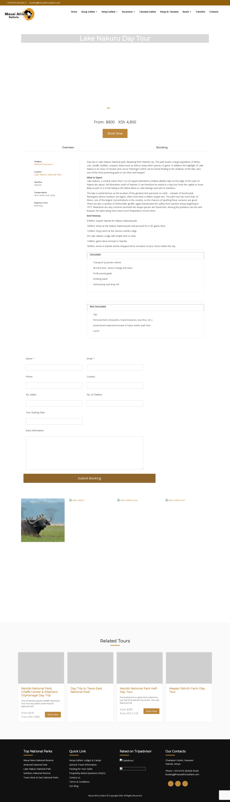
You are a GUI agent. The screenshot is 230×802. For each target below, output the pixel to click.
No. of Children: (94, 394)
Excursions (127, 11)
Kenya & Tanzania (169, 11)
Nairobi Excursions (43, 164)
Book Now (115, 133)
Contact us (74, 777)
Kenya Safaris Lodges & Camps (85, 760)
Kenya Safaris (109, 11)
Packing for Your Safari (80, 768)
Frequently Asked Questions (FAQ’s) (87, 773)
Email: (91, 358)
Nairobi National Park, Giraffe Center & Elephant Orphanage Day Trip (39, 692)
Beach (186, 11)
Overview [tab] (68, 147)
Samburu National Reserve (37, 773)
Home (74, 11)
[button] (8, 68)
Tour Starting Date (35, 412)
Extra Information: (35, 430)
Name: (30, 358)
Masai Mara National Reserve (38, 760)
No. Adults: (31, 394)
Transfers (200, 11)
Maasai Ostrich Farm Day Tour (187, 690)
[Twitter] (178, 783)
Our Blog (73, 785)
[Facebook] (171, 783)
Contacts (213, 11)
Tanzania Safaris (147, 11)
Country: (91, 376)
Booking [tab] (162, 147)
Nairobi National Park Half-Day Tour (139, 690)
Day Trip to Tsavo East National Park (86, 690)
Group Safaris (88, 11)
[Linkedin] (185, 783)
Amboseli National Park (35, 764)
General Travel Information (83, 764)
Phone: (29, 376)
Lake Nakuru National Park (47, 174)
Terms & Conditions (79, 781)
